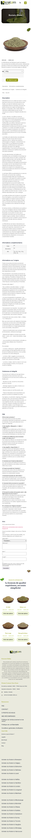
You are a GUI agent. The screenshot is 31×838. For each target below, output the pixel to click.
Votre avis (5, 543)
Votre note (5, 538)
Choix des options (8, 613)
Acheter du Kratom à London (11, 786)
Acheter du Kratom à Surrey (11, 817)
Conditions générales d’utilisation (12, 728)
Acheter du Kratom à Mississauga (12, 800)
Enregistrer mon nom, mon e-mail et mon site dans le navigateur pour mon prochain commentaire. (13, 564)
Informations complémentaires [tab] (16, 86)
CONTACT (5, 709)
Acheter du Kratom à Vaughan (11, 824)
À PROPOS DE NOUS (8, 713)
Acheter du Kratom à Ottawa (11, 807)
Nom (3, 551)
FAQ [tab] (3, 92)
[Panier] (20, 2)
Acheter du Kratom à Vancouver (12, 831)
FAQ (3, 706)
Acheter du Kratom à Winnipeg (11, 828)
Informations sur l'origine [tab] (8, 89)
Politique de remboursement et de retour (13, 720)
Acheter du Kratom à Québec (11, 810)
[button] (25, 3)
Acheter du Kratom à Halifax (11, 779)
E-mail (4, 556)
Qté (3, 71)
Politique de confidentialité (10, 724)
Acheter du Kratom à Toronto (11, 821)
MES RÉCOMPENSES (8, 716)
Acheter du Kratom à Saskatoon (12, 814)
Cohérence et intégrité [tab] (20, 89)
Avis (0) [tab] (7, 92)
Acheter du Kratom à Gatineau (11, 770)
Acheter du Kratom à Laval (10, 773)
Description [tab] (5, 86)
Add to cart (13, 80)
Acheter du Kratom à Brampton (12, 759)
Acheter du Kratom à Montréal (11, 803)
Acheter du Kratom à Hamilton (11, 783)
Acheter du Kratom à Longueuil (12, 790)
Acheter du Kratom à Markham (11, 793)
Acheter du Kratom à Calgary (11, 763)
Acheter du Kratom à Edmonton (12, 766)
